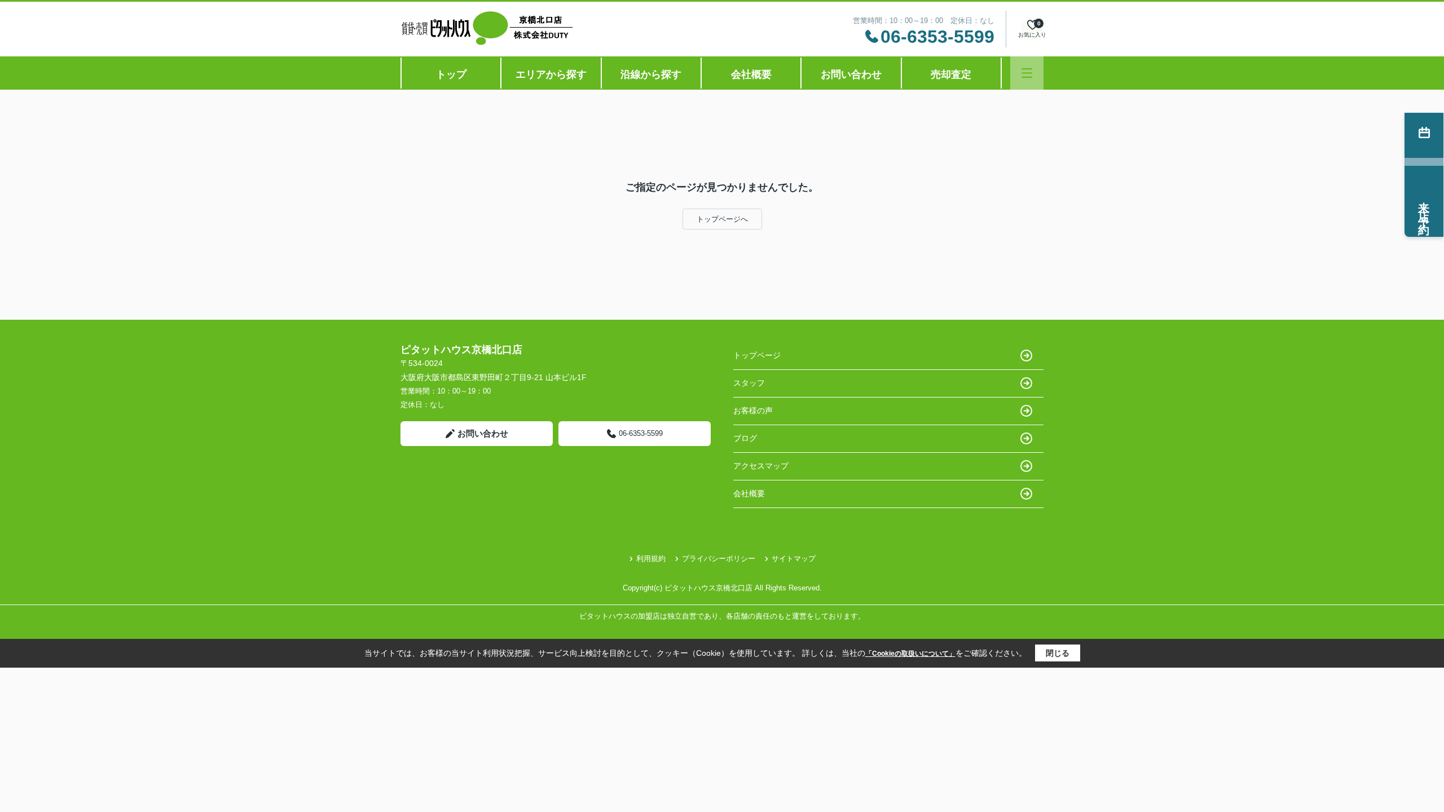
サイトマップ (794, 558)
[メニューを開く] (1027, 73)
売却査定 (951, 74)
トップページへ (722, 219)
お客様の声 (753, 410)
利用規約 (651, 558)
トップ (451, 74)
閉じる (1057, 652)
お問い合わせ (851, 74)
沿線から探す (650, 74)
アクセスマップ (761, 465)
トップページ (757, 355)
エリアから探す (551, 74)
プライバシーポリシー (718, 558)
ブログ (745, 438)
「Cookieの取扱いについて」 (910, 653)
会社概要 (751, 74)
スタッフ (749, 382)
